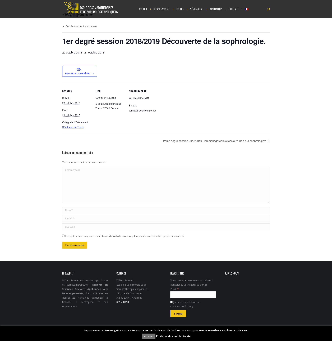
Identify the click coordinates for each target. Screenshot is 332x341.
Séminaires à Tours (73, 127)
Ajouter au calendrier (77, 73)
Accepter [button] (148, 336)
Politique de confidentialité (173, 336)
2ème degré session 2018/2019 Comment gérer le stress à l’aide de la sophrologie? (214, 141)
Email (174, 289)
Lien (189, 306)
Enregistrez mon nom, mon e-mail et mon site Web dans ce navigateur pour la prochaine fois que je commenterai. (124, 235)
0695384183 (123, 302)
